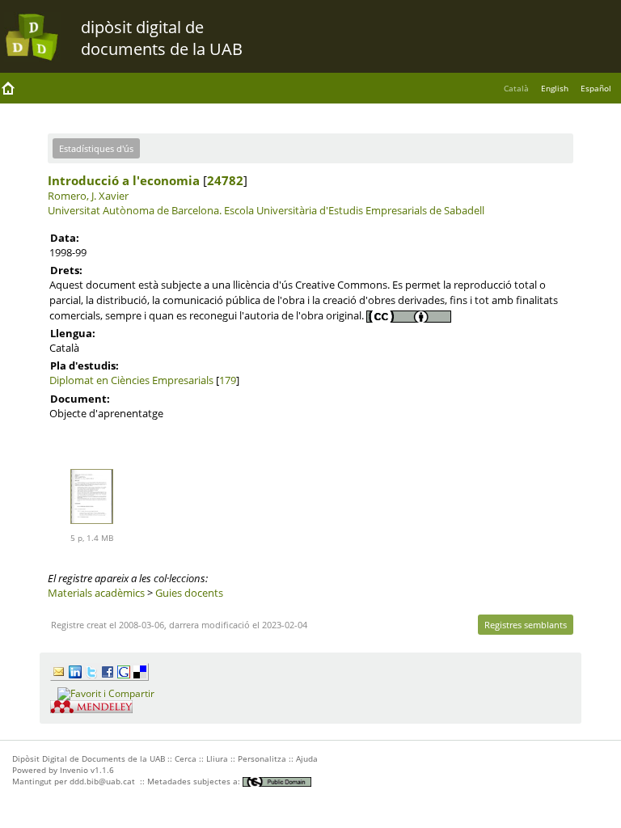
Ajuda (307, 758)
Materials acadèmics (96, 592)
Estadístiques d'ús (96, 148)
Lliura (217, 758)
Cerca (185, 758)
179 (227, 380)
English (554, 88)
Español (596, 88)
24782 (225, 180)
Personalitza (262, 758)
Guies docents (189, 592)
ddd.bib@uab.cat (102, 781)
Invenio (74, 769)
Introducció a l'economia (124, 180)
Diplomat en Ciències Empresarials (131, 380)
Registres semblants (525, 625)
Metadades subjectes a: (195, 781)
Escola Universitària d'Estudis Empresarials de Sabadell (354, 210)
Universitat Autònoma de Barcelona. (135, 210)
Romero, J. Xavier (88, 195)
